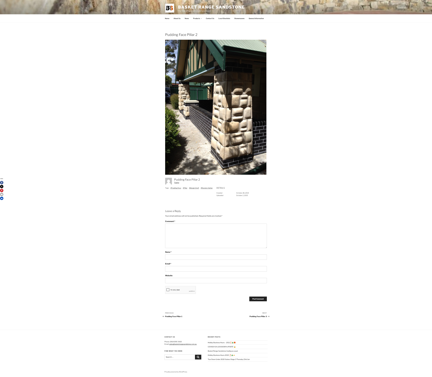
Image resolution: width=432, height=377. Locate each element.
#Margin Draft (194, 188)
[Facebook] (1, 182)
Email (168, 264)
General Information (256, 18)
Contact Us (210, 18)
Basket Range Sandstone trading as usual (223, 351)
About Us (177, 18)
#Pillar (185, 188)
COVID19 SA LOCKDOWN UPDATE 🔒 (222, 347)
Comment (170, 221)
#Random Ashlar (207, 188)
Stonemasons (239, 18)
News (187, 18)
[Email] (1, 194)
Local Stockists (224, 18)
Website (168, 276)
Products (196, 18)
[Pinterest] (1, 190)
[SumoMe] (1, 198)
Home (167, 18)
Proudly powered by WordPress (175, 372)
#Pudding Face (175, 188)
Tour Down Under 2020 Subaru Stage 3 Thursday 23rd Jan (229, 359)
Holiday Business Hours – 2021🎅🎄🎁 (222, 342)
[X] (1, 186)
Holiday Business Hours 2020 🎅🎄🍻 (221, 355)
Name (168, 252)
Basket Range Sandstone (211, 7)
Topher (176, 182)
